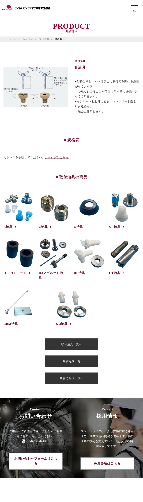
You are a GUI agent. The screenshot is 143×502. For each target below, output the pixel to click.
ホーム (13, 39)
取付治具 (44, 39)
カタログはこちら (57, 157)
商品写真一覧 (71, 361)
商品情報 (27, 39)
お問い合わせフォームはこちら (35, 461)
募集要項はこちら (107, 463)
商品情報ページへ (71, 378)
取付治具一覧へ (71, 344)
